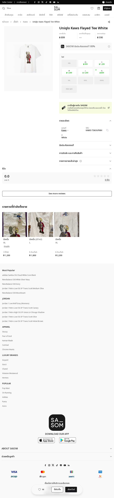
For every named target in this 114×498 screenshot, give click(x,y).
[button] (3, 8)
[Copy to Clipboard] (107, 130)
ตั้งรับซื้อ (57, 489)
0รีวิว (107, 180)
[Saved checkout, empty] (98, 8)
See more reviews (57, 193)
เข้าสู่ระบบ (107, 8)
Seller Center (7, 2)
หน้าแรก (5, 22)
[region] (28, 58)
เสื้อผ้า (15, 22)
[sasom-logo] (57, 8)
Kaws (25, 22)
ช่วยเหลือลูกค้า (8, 456)
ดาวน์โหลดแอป (22, 2)
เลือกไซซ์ (71, 489)
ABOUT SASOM (10, 448)
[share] (109, 22)
